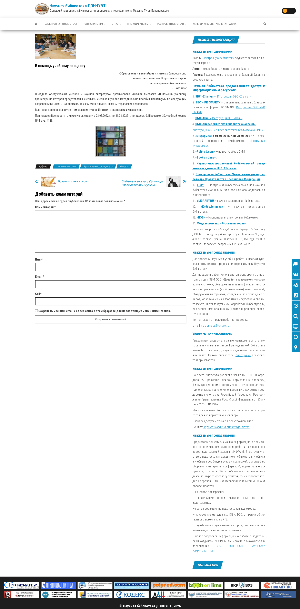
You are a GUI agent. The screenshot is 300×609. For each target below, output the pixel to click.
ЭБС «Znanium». (206, 96)
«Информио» (203, 136)
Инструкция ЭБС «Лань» (227, 118)
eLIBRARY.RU (205, 201)
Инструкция (243, 355)
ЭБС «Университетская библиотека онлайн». (225, 124)
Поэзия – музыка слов (72, 181)
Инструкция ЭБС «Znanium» (234, 96)
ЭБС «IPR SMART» (208, 102)
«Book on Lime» (205, 157)
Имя (39, 259)
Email (39, 276)
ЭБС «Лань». (203, 118)
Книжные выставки (66, 166)
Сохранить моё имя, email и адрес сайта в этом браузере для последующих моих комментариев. (104, 311)
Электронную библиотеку (217, 58)
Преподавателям (138, 23)
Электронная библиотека (61, 23)
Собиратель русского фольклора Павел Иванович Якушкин (142, 183)
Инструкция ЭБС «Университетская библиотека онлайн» (227, 130)
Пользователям (93, 23)
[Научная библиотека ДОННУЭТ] (36, 24)
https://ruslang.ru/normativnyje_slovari (226, 427)
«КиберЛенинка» (212, 207)
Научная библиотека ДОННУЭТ (78, 5)
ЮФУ (200, 185)
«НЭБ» (201, 217)
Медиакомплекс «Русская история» (221, 223)
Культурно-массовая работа (98, 166)
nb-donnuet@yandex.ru (215, 325)
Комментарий (45, 207)
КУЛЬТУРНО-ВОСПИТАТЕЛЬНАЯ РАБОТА (215, 23)
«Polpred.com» (205, 151)
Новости (124, 166)
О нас (115, 23)
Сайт (38, 294)
